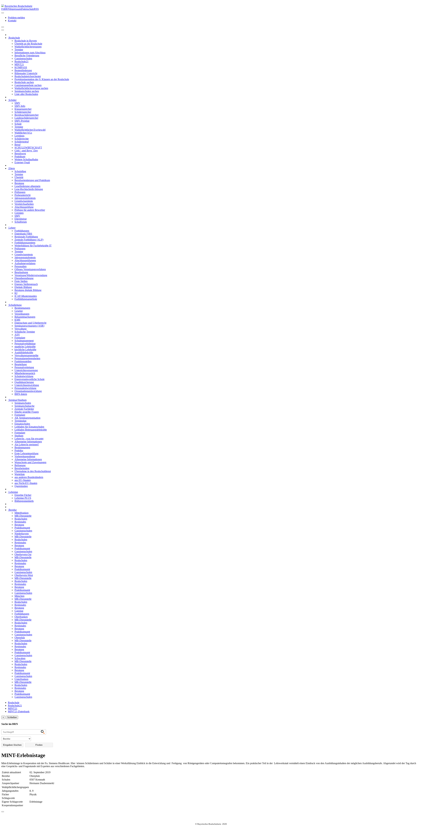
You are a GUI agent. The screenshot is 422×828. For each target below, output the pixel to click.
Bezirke (12, 509)
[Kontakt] (2, 12)
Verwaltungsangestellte (26, 355)
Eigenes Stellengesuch (26, 284)
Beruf (17, 144)
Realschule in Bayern (26, 40)
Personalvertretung (24, 367)
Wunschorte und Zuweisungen (30, 462)
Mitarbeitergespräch (25, 373)
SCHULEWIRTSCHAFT (28, 147)
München (19, 596)
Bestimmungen (22, 308)
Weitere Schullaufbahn (26, 159)
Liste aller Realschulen (26, 94)
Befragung (20, 465)
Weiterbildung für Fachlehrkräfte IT (33, 245)
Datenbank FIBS (23, 233)
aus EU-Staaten (23, 480)
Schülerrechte (22, 138)
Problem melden (16, 17)
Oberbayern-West (24, 575)
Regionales (20, 521)
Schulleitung (15, 305)
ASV (17, 334)
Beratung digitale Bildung (28, 290)
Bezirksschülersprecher (27, 115)
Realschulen (21, 518)
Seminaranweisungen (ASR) (29, 325)
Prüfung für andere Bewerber (30, 210)
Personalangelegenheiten (27, 358)
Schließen (12, 717)
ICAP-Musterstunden (26, 296)
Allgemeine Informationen (28, 441)
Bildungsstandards (24, 501)
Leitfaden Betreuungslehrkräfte (31, 429)
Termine (19, 49)
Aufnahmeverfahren (25, 263)
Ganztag (19, 610)
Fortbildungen (22, 230)
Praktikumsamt (22, 527)
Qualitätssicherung (24, 382)
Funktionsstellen (23, 361)
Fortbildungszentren (25, 242)
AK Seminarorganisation (27, 417)
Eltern (11, 168)
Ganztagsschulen (23, 58)
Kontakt (12, 20)
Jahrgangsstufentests (25, 198)
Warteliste (20, 474)
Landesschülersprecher (26, 117)
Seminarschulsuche (24, 406)
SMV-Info (20, 106)
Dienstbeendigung (24, 278)
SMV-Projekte (22, 120)
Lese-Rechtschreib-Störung (29, 189)
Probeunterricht (22, 195)
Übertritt (19, 177)
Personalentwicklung (25, 388)
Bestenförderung (23, 70)
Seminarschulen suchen (27, 91)
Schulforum (21, 221)
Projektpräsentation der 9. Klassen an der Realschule (42, 79)
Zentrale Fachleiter (24, 408)
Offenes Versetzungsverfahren (30, 269)
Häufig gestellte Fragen (27, 411)
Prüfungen (20, 192)
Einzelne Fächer (23, 495)
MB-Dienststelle (23, 515)
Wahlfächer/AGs (23, 132)
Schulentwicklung (24, 376)
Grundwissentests (24, 201)
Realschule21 (22, 61)
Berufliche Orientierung (27, 55)
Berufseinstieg (22, 468)
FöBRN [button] (5, 9)
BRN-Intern (21, 394)
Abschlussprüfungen (25, 260)
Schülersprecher (23, 112)
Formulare (20, 337)
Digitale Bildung (23, 287)
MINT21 (19, 64)
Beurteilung (21, 364)
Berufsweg (20, 153)
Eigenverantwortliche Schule (30, 379)
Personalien (21, 266)
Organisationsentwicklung (28, 391)
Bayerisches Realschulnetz (18, 6)
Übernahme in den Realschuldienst (33, 471)
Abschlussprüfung (24, 207)
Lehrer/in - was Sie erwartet (29, 438)
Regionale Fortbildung (26, 236)
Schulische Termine (25, 331)
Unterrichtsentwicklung (27, 385)
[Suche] (2, 30)
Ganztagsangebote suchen (28, 85)
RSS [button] (36, 9)
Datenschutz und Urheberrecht (30, 322)
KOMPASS (21, 67)
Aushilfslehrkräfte (24, 352)
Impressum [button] (15, 9)
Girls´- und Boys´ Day (26, 150)
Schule (18, 123)
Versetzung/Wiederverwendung (31, 275)
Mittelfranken (22, 512)
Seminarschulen (23, 403)
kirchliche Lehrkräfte (25, 349)
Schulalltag (20, 171)
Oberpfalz (20, 637)
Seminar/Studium (17, 400)
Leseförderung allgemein (27, 186)
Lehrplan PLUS (23, 498)
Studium (19, 435)
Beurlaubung (21, 272)
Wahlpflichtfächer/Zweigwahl (30, 129)
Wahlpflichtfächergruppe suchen (31, 88)
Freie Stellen (21, 281)
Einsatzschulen (22, 423)
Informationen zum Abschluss (30, 52)
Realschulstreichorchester (28, 76)
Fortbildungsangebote (26, 299)
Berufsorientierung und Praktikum (32, 180)
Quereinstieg (21, 486)
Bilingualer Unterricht (26, 73)
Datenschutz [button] (27, 9)
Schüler (12, 100)
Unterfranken (21, 679)
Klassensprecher (23, 109)
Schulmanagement (24, 340)
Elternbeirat (21, 218)
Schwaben (20, 658)
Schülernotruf (22, 141)
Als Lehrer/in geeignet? (27, 444)
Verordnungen (22, 313)
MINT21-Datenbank (19, 711)
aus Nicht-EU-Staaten (26, 483)
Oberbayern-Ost (23, 554)
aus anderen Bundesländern (29, 477)
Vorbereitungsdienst (25, 456)
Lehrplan (13, 492)
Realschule (14, 37)
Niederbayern (22, 533)
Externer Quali (22, 162)
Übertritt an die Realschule (28, 43)
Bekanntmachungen (25, 316)
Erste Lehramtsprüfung (26, 453)
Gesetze (19, 310)
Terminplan (20, 420)
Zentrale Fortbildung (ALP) (29, 239)
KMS (17, 319)
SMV (17, 103)
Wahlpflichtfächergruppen (28, 46)
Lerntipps (19, 135)
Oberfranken (21, 616)
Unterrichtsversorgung (26, 370)
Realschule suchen (24, 82)
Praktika (19, 450)
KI (16, 293)
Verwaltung (21, 328)
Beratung (19, 183)
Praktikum (20, 156)
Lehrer (11, 227)
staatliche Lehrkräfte (25, 346)
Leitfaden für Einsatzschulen (29, 426)
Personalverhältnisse (25, 343)
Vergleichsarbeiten (24, 204)
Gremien (19, 212)
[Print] (2, 27)
